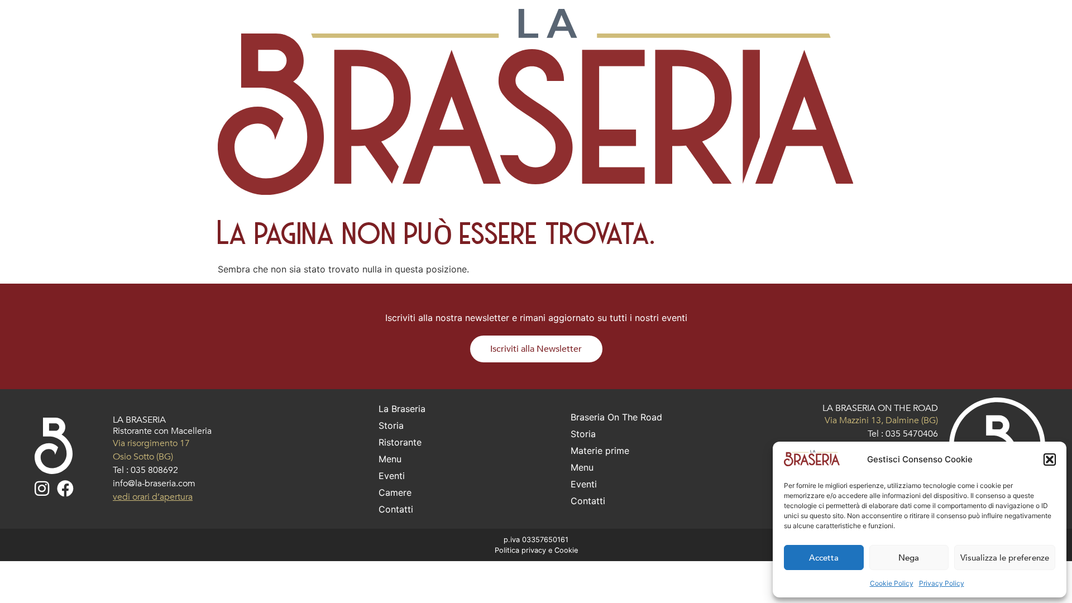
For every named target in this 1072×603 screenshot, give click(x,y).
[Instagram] (42, 488)
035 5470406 (912, 434)
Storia (391, 425)
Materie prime (600, 450)
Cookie (566, 550)
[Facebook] (65, 488)
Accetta (824, 557)
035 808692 (154, 470)
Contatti (396, 509)
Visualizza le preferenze (1004, 557)
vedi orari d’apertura (153, 497)
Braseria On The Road (616, 417)
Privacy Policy (941, 583)
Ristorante (400, 442)
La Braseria (402, 408)
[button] (1049, 459)
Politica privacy (520, 550)
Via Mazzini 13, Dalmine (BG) (881, 420)
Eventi (392, 475)
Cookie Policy (891, 583)
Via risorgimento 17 (151, 443)
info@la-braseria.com (154, 483)
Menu (390, 459)
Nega (908, 557)
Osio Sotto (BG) (143, 457)
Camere (395, 492)
